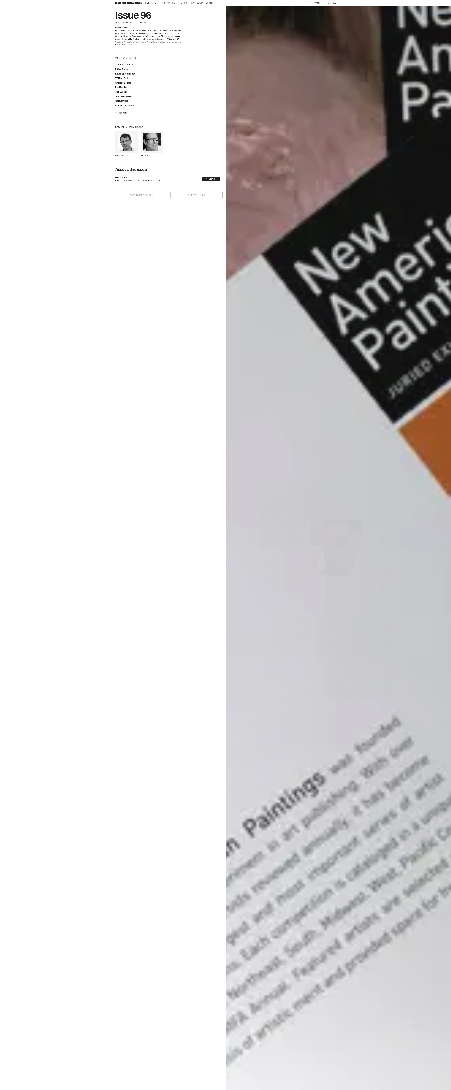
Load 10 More (121, 113)
